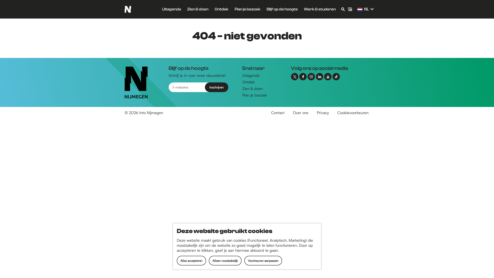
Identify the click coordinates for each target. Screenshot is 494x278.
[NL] (360, 9)
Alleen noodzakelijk (225, 261)
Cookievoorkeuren (353, 112)
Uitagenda (251, 75)
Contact (277, 112)
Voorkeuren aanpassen (263, 261)
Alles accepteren (191, 261)
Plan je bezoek (254, 95)
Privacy (323, 112)
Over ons (300, 112)
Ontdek (248, 82)
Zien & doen (252, 88)
